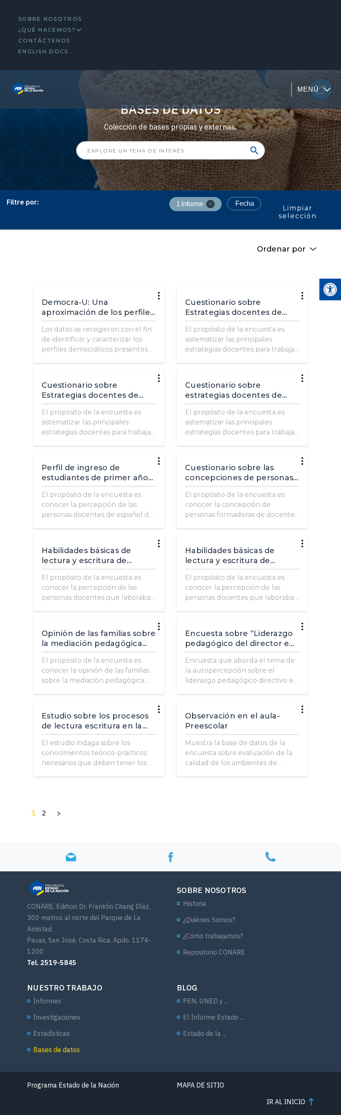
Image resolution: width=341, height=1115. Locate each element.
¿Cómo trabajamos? (213, 936)
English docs (43, 51)
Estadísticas (51, 1033)
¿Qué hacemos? (47, 30)
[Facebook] (170, 857)
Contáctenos (44, 40)
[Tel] (270, 857)
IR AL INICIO (286, 1102)
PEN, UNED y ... (205, 1001)
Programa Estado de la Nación (73, 1085)
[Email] (71, 857)
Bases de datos (56, 1049)
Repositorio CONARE (214, 952)
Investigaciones (56, 1017)
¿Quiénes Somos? (209, 919)
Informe (189, 203)
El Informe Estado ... (213, 1017)
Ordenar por (281, 249)
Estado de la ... (204, 1033)
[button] (330, 289)
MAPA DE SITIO (200, 1085)
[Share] (159, 295)
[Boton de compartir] (254, 150)
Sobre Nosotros (50, 19)
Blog (187, 988)
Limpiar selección (298, 212)
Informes (47, 1001)
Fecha (244, 203)
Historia (194, 903)
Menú (308, 89)
